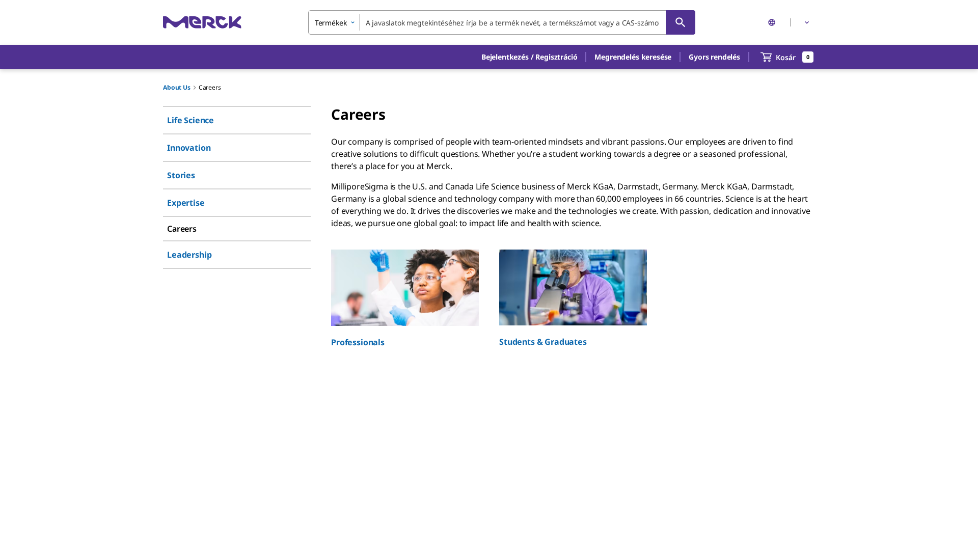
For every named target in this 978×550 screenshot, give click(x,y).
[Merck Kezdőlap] (202, 22)
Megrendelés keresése (632, 57)
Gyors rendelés (714, 57)
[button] (529, 57)
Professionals (358, 342)
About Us (177, 87)
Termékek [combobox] (331, 23)
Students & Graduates (543, 341)
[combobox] (501, 22)
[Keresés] (680, 22)
